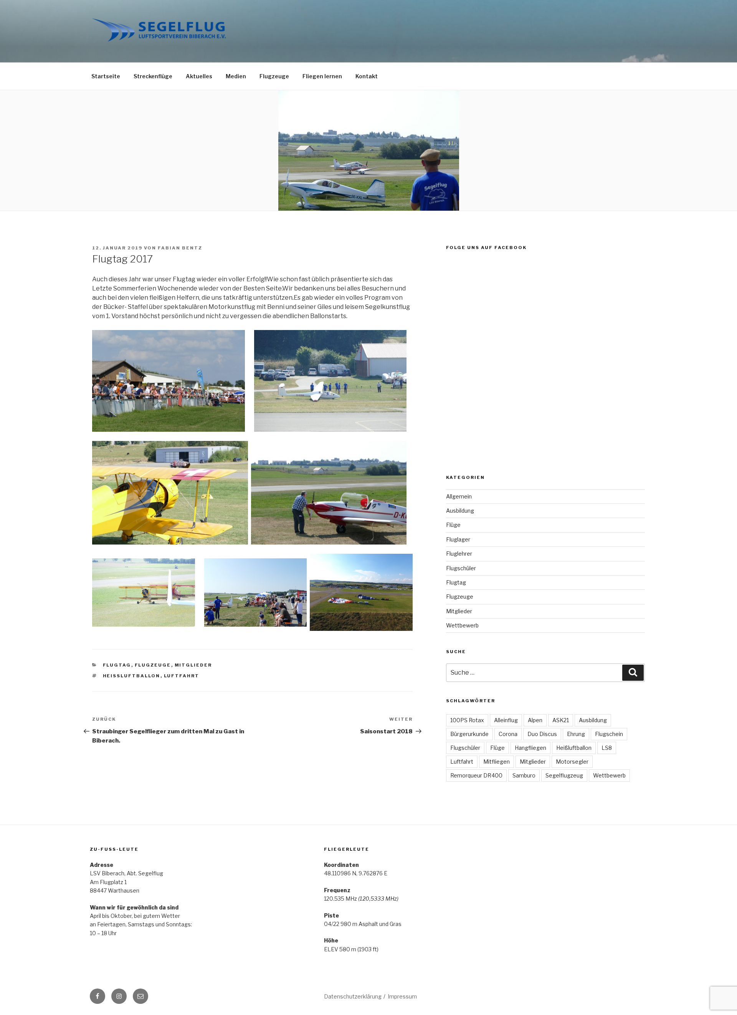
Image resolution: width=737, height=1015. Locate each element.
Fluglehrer (459, 553)
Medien (236, 76)
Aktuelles (199, 76)
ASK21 (560, 720)
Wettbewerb (462, 625)
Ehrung (576, 734)
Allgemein (459, 496)
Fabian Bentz (180, 248)
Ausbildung (460, 510)
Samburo (523, 775)
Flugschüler (461, 568)
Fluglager (458, 539)
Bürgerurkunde (469, 734)
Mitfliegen (496, 761)
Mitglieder (193, 665)
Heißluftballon (131, 675)
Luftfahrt (182, 675)
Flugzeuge (274, 76)
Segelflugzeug (564, 775)
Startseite (105, 76)
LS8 (606, 747)
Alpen (535, 720)
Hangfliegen (530, 747)
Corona (508, 734)
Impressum (402, 996)
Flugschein (609, 734)
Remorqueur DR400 (476, 775)
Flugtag (117, 665)
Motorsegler (572, 761)
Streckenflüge (153, 76)
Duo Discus (542, 734)
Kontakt (366, 76)
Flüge (453, 525)
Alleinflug (506, 720)
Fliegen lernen (322, 76)
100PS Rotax (467, 720)
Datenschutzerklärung (353, 996)
